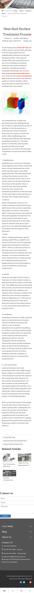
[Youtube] (30, 582)
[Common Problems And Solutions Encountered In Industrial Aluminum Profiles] (9, 473)
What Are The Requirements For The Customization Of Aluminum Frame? (24, 464)
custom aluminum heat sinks (12, 444)
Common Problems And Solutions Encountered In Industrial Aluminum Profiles (8, 479)
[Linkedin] (24, 582)
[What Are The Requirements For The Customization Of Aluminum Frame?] (24, 458)
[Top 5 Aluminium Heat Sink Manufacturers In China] (9, 458)
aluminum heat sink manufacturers (15, 440)
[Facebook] (21, 582)
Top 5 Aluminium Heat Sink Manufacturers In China (9, 465)
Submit (5, 516)
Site (30, 41)
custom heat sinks (9, 437)
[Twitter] (27, 582)
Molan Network (29, 578)
